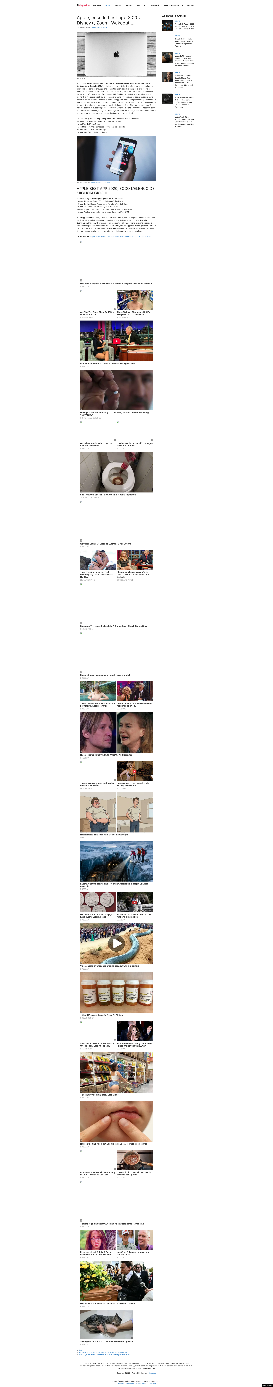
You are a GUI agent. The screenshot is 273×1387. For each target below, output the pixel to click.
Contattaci (152, 1373)
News (107, 5)
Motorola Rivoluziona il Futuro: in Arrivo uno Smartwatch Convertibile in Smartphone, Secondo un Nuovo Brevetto (184, 61)
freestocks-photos (96, 182)
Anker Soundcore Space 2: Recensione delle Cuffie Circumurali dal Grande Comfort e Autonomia (184, 102)
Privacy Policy (141, 1384)
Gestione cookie (267, 1385)
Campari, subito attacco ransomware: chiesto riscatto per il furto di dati (104, 1355)
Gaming (118, 5)
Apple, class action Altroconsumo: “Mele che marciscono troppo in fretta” (121, 236)
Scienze (190, 5)
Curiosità (155, 5)
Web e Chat (141, 5)
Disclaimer (152, 1384)
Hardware (96, 5)
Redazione (130, 1384)
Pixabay (107, 182)
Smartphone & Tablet (173, 5)
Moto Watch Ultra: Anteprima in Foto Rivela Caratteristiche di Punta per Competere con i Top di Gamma (184, 122)
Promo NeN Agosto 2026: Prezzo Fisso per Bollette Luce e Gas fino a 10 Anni (184, 26)
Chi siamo (121, 1384)
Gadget (129, 5)
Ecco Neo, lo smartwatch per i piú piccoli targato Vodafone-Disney (103, 1352)
